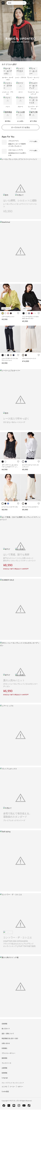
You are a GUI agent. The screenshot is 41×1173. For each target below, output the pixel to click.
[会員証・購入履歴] (28, 3)
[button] (10, 297)
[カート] (33, 3)
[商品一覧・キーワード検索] (38, 3)
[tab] (13, 8)
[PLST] (3, 3)
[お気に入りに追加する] (18, 313)
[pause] (38, 30)
